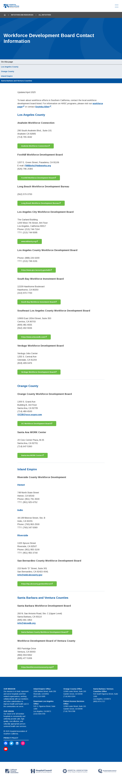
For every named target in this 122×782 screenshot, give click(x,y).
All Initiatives (45, 15)
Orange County (7, 71)
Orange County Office (72, 689)
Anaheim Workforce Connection (34, 146)
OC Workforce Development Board (36, 424)
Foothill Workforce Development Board (37, 178)
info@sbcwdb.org (26, 623)
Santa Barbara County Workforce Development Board (43, 632)
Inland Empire (7, 76)
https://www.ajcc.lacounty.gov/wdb (35, 270)
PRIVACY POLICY (11, 738)
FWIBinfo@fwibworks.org (38, 165)
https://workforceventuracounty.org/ (36, 667)
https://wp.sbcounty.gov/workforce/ (36, 584)
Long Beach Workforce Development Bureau (40, 203)
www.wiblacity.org (28, 241)
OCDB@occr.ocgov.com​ (29, 414)
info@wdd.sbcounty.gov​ (29, 575)
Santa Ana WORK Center (31, 455)
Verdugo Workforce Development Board (38, 372)
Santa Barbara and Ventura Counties (16, 81)
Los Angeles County (9, 67)
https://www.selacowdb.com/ (33, 337)
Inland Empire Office (42, 689)
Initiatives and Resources (22, 15)
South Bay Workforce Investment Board (38, 302)
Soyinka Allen (42, 107)
